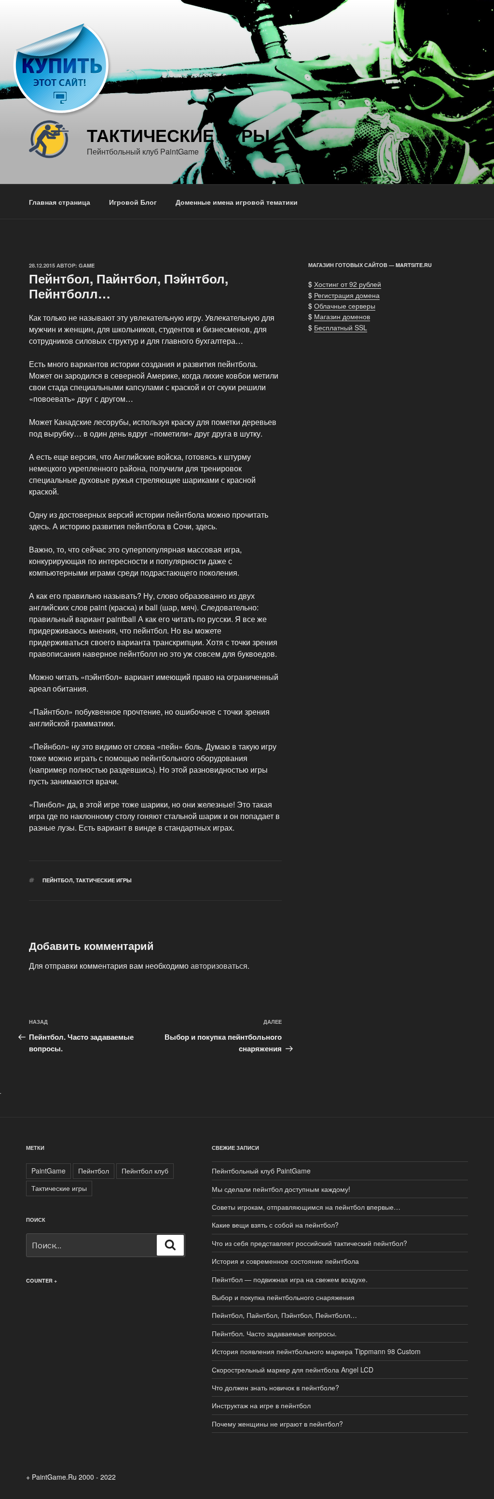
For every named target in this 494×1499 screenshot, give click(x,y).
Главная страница (59, 202)
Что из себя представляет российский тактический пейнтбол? (309, 1243)
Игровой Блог (133, 202)
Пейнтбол (57, 880)
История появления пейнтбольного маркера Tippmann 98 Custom (316, 1351)
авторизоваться (219, 965)
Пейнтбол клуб (145, 1170)
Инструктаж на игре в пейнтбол (261, 1405)
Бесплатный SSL (340, 327)
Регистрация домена (347, 295)
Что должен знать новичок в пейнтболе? (275, 1387)
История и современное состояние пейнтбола (285, 1261)
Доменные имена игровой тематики (237, 202)
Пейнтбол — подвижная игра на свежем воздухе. (290, 1279)
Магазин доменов (342, 316)
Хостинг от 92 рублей (347, 284)
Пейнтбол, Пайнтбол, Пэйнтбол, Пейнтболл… (284, 1315)
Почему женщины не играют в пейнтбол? (277, 1423)
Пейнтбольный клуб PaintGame (261, 1170)
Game (87, 265)
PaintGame (48, 1170)
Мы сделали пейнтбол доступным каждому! (281, 1189)
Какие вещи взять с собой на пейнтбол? (275, 1225)
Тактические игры (178, 134)
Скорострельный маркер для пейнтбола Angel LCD (292, 1369)
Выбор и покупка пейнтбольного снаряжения (283, 1297)
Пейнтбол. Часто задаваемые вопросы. (274, 1333)
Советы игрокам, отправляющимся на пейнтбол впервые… (306, 1207)
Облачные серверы (344, 306)
